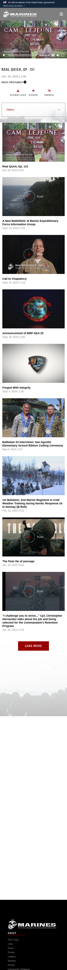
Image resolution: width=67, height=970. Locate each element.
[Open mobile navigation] (61, 14)
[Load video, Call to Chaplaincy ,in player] (33, 254)
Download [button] (18, 95)
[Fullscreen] (63, 55)
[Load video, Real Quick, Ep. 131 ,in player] (33, 142)
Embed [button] (49, 95)
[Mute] (58, 55)
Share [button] (33, 95)
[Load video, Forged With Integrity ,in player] (33, 363)
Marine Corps (33, 924)
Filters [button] (10, 109)
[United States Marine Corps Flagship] (20, 14)
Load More (33, 646)
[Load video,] (33, 591)
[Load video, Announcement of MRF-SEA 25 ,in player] (33, 308)
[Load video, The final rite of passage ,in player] (33, 536)
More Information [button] (13, 82)
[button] (14, 5)
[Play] (4, 55)
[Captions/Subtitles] (53, 55)
